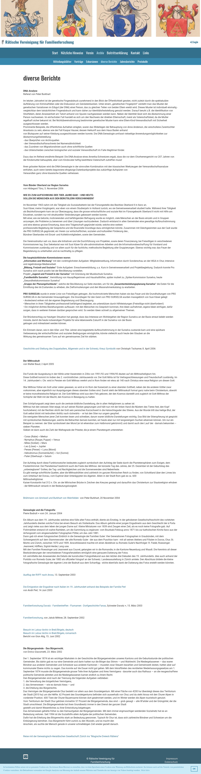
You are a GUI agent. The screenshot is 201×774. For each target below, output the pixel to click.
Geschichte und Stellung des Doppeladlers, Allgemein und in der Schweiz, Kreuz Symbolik (69, 348)
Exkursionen (92, 61)
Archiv (100, 52)
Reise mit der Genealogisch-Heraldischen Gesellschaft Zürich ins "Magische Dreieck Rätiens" (71, 736)
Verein (90, 52)
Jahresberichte (127, 61)
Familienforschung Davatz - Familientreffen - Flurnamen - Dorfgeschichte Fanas (64, 605)
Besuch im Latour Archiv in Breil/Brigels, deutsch (48, 629)
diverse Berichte (109, 61)
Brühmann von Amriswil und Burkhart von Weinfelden (51, 498)
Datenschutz (171, 762)
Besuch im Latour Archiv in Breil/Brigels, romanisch (49, 633)
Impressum (172, 758)
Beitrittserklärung (117, 52)
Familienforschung (33, 617)
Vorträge (78, 61)
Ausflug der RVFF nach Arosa (38, 574)
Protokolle (143, 61)
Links (146, 52)
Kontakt (135, 52)
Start (55, 52)
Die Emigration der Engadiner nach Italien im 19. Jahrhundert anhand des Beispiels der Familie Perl (74, 586)
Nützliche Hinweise (72, 52)
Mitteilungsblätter (62, 61)
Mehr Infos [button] (145, 770)
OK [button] (194, 769)
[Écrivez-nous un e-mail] (25, 757)
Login (195, 42)
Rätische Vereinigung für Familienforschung (39, 42)
